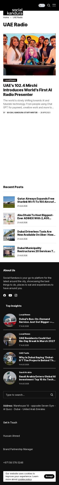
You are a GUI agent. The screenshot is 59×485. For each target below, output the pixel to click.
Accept (49, 476)
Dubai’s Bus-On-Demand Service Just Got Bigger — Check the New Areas (35, 321)
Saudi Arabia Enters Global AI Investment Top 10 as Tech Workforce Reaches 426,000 (37, 381)
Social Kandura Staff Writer (22, 113)
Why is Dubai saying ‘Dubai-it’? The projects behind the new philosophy (37, 360)
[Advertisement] (29, 149)
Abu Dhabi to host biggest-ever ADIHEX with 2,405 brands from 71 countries (35, 218)
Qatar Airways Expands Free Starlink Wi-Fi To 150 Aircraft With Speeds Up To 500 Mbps (36, 201)
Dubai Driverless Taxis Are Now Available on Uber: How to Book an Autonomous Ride (36, 234)
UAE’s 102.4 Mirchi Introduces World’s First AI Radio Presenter (27, 90)
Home (6, 17)
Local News (10, 80)
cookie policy (25, 479)
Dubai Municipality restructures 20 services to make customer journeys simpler (36, 252)
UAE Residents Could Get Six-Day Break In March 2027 (37, 340)
